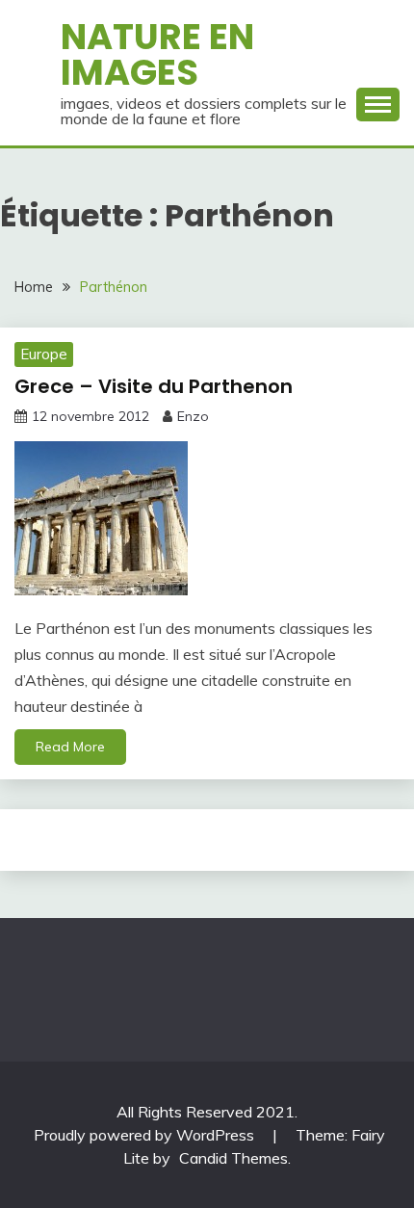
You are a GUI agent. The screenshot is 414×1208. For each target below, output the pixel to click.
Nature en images (157, 54)
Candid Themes (233, 1158)
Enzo (193, 416)
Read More (70, 746)
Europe (43, 354)
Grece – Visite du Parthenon (153, 386)
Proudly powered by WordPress (146, 1134)
